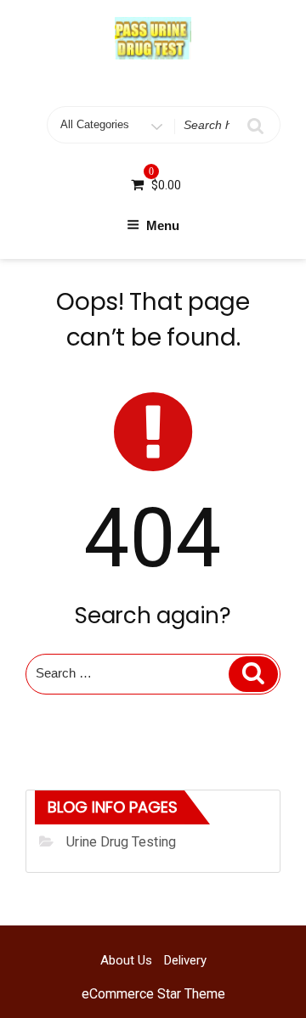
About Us (126, 960)
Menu (162, 225)
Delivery (185, 960)
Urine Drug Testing (121, 842)
